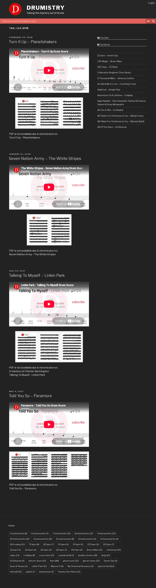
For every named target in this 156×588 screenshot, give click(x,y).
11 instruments (42, 539)
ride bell (16, 571)
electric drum (37, 560)
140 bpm (77, 550)
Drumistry (46, 7)
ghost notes (91, 560)
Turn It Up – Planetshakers (33, 41)
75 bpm (34, 544)
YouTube (104, 37)
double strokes (87, 555)
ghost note (71, 560)
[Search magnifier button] (153, 21)
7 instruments (62, 533)
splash (30, 571)
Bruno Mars (95, 550)
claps (15, 555)
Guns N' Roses (19, 566)
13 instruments (87, 539)
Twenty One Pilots (69, 571)
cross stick (46, 555)
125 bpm (46, 550)
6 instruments (40, 533)
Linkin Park (39, 566)
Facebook (104, 44)
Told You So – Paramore (30, 395)
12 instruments (65, 539)
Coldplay (29, 555)
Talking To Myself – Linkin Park (37, 275)
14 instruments (109, 539)
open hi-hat (106, 566)
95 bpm (78, 544)
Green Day (110, 560)
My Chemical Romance (80, 566)
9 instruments (106, 533)
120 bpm (30, 550)
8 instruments (84, 533)
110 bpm (108, 544)
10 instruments (19, 539)
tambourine (46, 571)
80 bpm (48, 544)
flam (54, 560)
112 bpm (15, 550)
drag (105, 555)
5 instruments (18, 533)
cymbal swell (66, 555)
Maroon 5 (57, 566)
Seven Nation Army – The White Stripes (45, 158)
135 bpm (61, 550)
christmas (113, 550)
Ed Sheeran (17, 560)
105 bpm (93, 544)
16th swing (17, 544)
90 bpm (63, 544)
